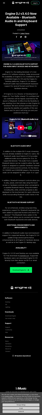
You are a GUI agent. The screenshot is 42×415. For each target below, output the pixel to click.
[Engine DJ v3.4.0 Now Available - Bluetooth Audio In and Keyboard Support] (16, 37)
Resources (9, 337)
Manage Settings (21, 405)
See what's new (10, 318)
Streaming (8, 346)
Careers (7, 351)
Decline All (21, 411)
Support (8, 323)
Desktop (7, 302)
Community (8, 330)
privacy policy (9, 396)
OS (6, 304)
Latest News (24, 33)
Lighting (7, 307)
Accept (21, 408)
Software (8, 298)
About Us (8, 349)
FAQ (6, 332)
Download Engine (10, 316)
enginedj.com (24, 256)
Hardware (8, 343)
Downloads (9, 312)
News (7, 341)
